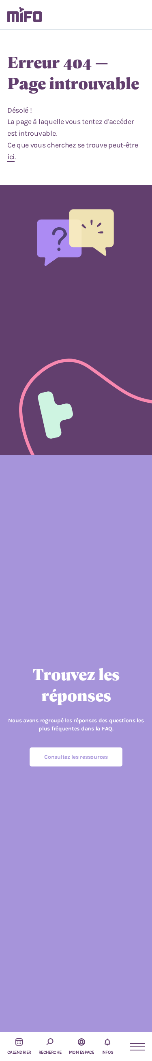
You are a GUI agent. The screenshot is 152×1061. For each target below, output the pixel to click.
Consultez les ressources (76, 757)
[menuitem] (24, 14)
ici (11, 156)
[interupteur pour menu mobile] (134, 1047)
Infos (107, 1052)
